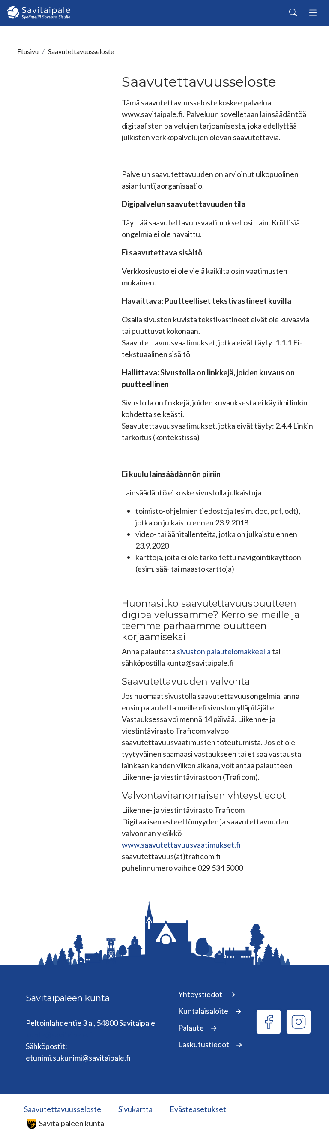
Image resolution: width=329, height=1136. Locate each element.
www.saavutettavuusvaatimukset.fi (181, 844)
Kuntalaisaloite (204, 1011)
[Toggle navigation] (313, 13)
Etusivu (28, 51)
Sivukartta (135, 1109)
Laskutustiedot (204, 1044)
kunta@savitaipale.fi (59, 1034)
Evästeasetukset (198, 1109)
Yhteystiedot (201, 994)
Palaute (191, 1027)
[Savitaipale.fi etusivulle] (38, 12)
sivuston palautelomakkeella (224, 651)
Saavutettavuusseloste (62, 1109)
